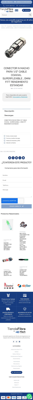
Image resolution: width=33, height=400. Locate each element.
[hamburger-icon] (16, 10)
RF (5, 26)
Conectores (9, 26)
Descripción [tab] (9, 111)
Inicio (2, 26)
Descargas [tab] (8, 115)
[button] (9, 157)
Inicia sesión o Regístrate (20, 97)
